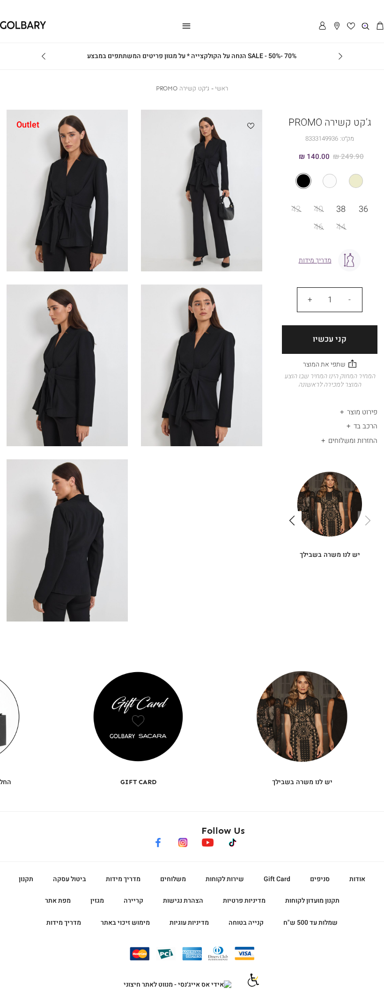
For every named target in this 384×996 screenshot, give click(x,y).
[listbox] (329, 181)
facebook (158, 841)
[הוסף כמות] (310, 299)
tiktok (233, 841)
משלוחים (173, 879)
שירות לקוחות (225, 879)
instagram (183, 841)
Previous (340, 56)
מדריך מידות (123, 879)
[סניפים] (337, 26)
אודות (357, 879)
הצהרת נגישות (183, 901)
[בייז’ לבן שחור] (329, 181)
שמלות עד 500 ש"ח (310, 923)
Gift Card (277, 879)
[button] (380, 26)
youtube (208, 841)
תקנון (26, 879)
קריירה (133, 901)
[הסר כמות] (349, 299)
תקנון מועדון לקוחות (312, 901)
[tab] (329, 409)
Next (43, 56)
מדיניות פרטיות (244, 901)
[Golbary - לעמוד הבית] (23, 27)
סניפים (320, 879)
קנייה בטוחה (246, 923)
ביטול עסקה (69, 879)
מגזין (97, 901)
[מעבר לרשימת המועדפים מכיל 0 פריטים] (351, 26)
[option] (355, 180)
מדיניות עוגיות (189, 923)
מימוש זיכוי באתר (125, 923)
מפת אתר (58, 901)
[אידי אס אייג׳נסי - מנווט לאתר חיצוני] (177, 985)
